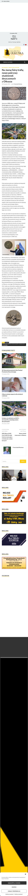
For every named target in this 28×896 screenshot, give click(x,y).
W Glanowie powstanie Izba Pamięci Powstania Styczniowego (12, 371)
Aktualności (5, 67)
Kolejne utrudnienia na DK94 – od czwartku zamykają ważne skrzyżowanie (11, 419)
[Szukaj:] (14, 461)
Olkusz (7, 342)
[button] (26, 874)
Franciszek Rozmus (18, 84)
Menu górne (6, 1)
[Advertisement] (14, 17)
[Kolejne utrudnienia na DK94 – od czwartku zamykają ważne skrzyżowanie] (14, 416)
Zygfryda (18, 42)
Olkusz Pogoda (14, 38)
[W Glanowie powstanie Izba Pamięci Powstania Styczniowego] (14, 368)
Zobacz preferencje (14, 891)
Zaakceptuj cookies (14, 883)
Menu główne (8, 62)
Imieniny (10, 42)
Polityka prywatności (10, 894)
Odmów (14, 887)
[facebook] (24, 44)
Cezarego (14, 42)
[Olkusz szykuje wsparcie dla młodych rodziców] (14, 392)
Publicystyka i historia (14, 67)
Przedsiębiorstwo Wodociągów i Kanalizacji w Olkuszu (13, 344)
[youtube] (26, 44)
